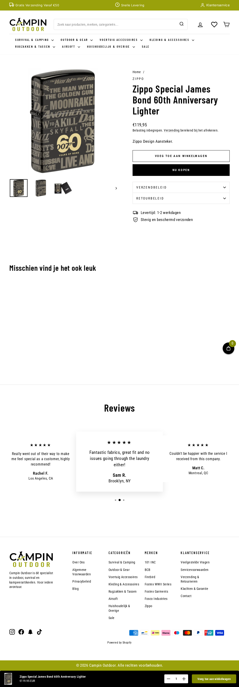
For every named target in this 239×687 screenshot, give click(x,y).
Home (137, 72)
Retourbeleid (150, 198)
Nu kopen (181, 170)
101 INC (150, 562)
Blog (75, 589)
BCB (148, 570)
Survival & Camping (32, 40)
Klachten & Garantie (194, 589)
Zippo (138, 79)
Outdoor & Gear (75, 40)
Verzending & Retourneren (190, 579)
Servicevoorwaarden (195, 570)
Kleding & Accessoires (170, 40)
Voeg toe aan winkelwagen (214, 679)
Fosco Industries (156, 599)
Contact (186, 596)
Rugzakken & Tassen (33, 46)
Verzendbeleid (151, 187)
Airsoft (69, 46)
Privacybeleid (81, 581)
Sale (146, 46)
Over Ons (78, 562)
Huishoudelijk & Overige (109, 46)
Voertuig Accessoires (119, 40)
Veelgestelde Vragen (195, 562)
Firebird (150, 577)
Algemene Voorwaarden (81, 572)
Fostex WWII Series (158, 584)
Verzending (171, 130)
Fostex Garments (156, 591)
